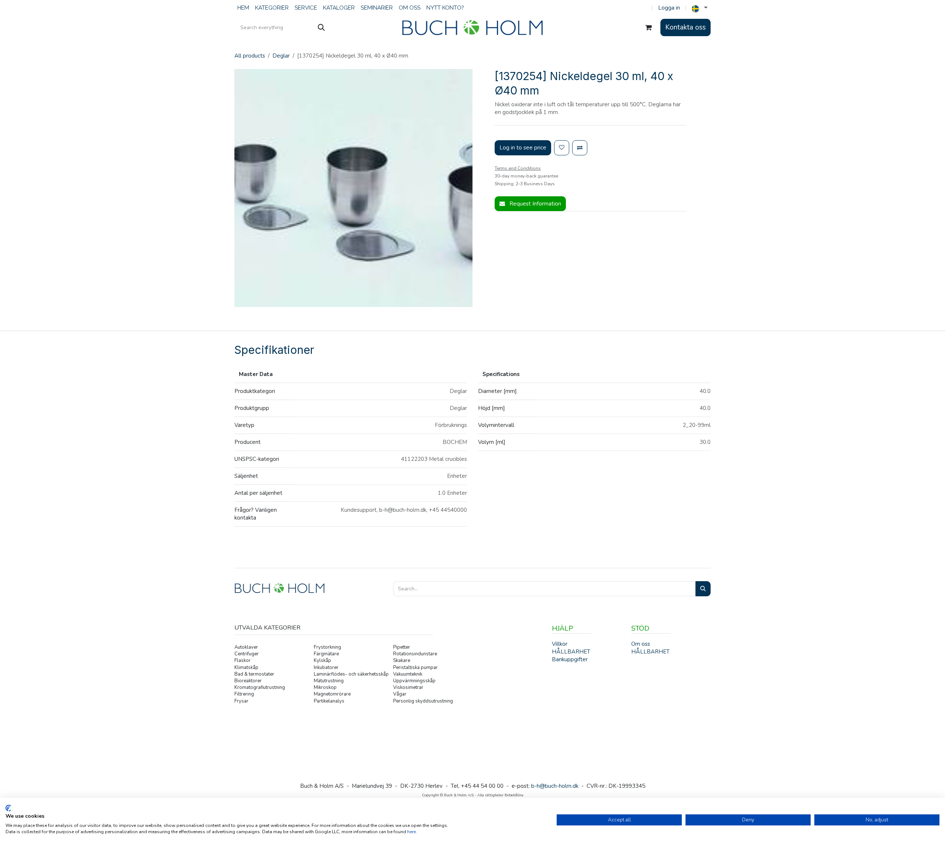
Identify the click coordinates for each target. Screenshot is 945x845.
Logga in (669, 7)
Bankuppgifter (570, 659)
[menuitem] (243, 8)
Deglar (281, 55)
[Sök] (321, 28)
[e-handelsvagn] (648, 28)
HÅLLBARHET (650, 651)
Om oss (640, 644)
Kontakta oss (685, 27)
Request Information (534, 203)
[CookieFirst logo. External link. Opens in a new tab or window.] (8, 808)
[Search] (703, 588)
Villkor (559, 644)
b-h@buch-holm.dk (554, 786)
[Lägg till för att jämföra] (579, 147)
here (411, 832)
